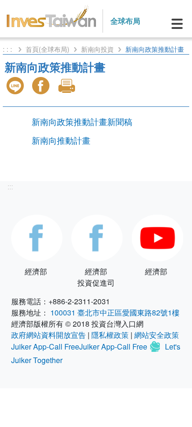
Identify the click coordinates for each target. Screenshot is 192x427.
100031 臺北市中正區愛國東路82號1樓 (114, 312)
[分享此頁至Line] (16, 85)
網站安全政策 (156, 334)
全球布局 (125, 20)
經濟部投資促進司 (96, 277)
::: (10, 186)
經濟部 (36, 271)
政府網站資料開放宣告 (48, 334)
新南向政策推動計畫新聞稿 (82, 121)
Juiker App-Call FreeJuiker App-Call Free (80, 346)
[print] (67, 85)
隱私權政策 (110, 334)
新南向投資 (97, 49)
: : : (8, 49)
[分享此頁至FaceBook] (42, 85)
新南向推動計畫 (61, 140)
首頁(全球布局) (47, 49)
